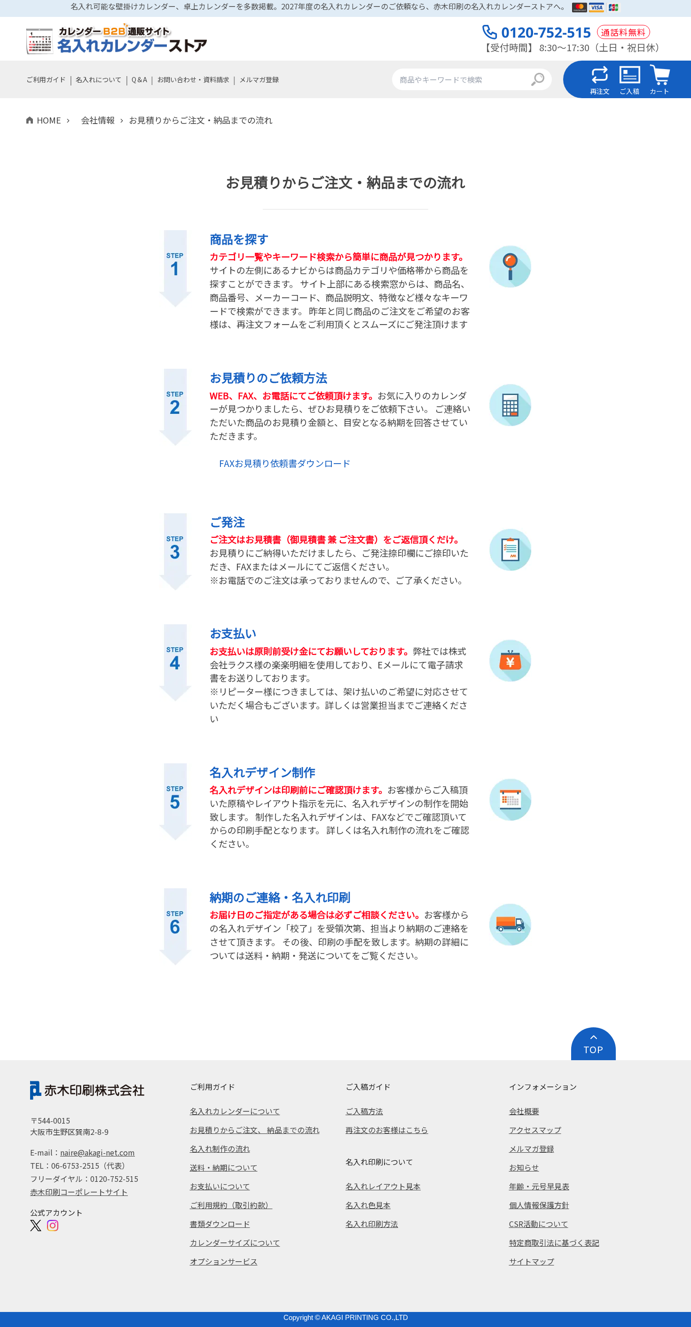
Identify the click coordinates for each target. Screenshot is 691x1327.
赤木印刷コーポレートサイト (79, 1191)
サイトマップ (531, 1261)
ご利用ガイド (46, 79)
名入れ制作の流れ (220, 1148)
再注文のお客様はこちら (387, 1129)
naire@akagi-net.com (97, 1152)
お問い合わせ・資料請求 (193, 79)
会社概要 (524, 1111)
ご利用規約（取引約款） (231, 1205)
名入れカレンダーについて (235, 1111)
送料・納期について (224, 1167)
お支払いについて (220, 1186)
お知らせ (524, 1167)
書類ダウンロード (220, 1223)
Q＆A (139, 79)
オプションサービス (224, 1261)
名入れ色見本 (368, 1205)
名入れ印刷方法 (372, 1223)
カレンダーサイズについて (235, 1242)
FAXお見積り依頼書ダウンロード (285, 463)
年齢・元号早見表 (539, 1186)
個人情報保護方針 (539, 1205)
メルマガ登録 (259, 79)
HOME (49, 120)
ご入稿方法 (364, 1111)
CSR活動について (538, 1223)
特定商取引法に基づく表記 (554, 1242)
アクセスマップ (535, 1129)
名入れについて (99, 79)
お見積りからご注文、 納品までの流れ (255, 1129)
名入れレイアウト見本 (383, 1186)
